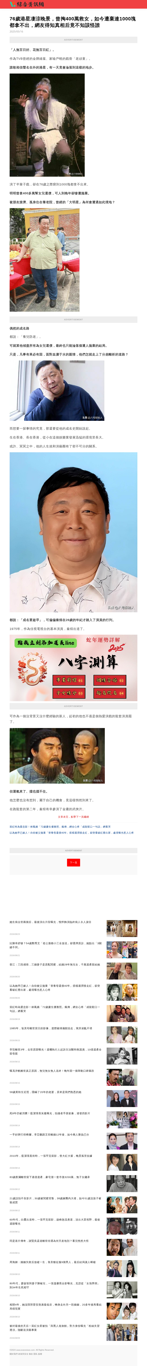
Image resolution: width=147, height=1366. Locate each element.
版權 (40, 1354)
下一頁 (73, 862)
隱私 (35, 1354)
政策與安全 (23, 1354)
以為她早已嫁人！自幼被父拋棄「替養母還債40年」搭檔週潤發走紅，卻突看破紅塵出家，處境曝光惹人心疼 (72, 832)
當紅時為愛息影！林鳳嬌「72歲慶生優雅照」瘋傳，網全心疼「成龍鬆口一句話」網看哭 (60, 826)
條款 (31, 1354)
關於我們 (14, 1354)
